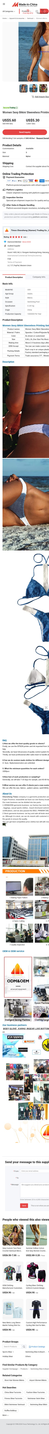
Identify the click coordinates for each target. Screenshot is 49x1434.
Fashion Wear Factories (35, 1392)
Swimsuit (30, 18)
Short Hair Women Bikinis (14, 1380)
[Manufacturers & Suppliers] (24, 4)
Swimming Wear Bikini (38, 1404)
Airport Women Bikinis (37, 1380)
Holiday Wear (8, 1356)
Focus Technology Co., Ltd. (32, 1424)
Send (24, 1205)
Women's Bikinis (41, 18)
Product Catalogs (38, 1346)
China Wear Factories (13, 1392)
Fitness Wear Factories (13, 1398)
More (5, 1415)
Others (28, 1356)
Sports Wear (7, 1352)
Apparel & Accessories (16, 18)
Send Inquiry (25, 132)
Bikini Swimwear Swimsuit (15, 1404)
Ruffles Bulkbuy (11, 1410)
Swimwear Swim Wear (36, 1398)
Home (5, 18)
